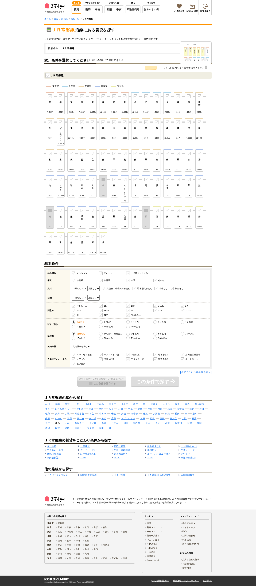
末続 (104, 418)
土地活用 (151, 552)
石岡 (120, 409)
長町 (101, 428)
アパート (108, 273)
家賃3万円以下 (188, 457)
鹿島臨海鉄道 (188, 475)
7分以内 (189, 322)
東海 (57, 413)
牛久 (47, 409)
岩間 (140, 409)
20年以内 (108, 338)
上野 (77, 404)
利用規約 (186, 540)
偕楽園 (180, 409)
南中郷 (134, 413)
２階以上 (135, 354)
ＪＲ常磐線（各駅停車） (160, 475)
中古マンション (154, 531)
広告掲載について (190, 544)
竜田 (152, 418)
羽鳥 (130, 409)
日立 (91, 413)
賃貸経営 (151, 556)
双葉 (194, 418)
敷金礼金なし (154, 446)
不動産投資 (152, 548)
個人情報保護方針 (160, 580)
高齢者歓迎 (53, 457)
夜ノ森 (173, 418)
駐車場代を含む (144, 288)
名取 (67, 428)
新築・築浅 (119, 446)
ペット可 (51, 446)
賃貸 (76, 9)
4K (78, 315)
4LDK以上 (136, 315)
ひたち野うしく (63, 409)
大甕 (67, 413)
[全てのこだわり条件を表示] (196, 372)
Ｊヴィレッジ (128, 418)
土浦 (91, 409)
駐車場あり (163, 354)
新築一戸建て (153, 535)
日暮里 (88, 404)
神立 (101, 409)
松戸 (135, 404)
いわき (58, 418)
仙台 (111, 428)
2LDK (106, 310)
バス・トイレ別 (111, 354)
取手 (177, 404)
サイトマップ (188, 527)
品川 (47, 404)
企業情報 (207, 580)
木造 (133, 280)
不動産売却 (133, 9)
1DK (133, 306)
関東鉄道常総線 (88, 475)
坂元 (157, 423)
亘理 (189, 423)
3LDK (188, 310)
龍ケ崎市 (199, 404)
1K (105, 306)
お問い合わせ (188, 535)
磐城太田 (79, 423)
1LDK (161, 306)
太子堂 (90, 428)
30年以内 (162, 338)
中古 (97, 9)
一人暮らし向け (189, 446)
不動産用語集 (188, 564)
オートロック (191, 359)
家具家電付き (121, 453)
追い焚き (81, 363)
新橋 (57, 404)
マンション (82, 273)
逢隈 (199, 423)
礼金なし (163, 288)
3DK (160, 310)
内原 (160, 409)
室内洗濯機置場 (192, 354)
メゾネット (186, 453)
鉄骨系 (107, 280)
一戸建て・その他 (139, 273)
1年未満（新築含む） (114, 334)
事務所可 (152, 450)
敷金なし (179, 288)
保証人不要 (109, 359)
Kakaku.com (59, 582)
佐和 (47, 413)
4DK (106, 315)
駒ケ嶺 (136, 423)
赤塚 (170, 409)
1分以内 (107, 322)
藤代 (187, 404)
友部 (150, 409)
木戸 (142, 418)
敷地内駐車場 (54, 453)
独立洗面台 (163, 359)
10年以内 (189, 334)
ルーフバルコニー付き (158, 453)
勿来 (167, 413)
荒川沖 (80, 409)
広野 (113, 418)
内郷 (47, 418)
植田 (177, 413)
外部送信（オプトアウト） (186, 580)
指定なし (81, 322)
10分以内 (81, 326)
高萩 (123, 413)
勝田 (201, 409)
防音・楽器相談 (122, 450)
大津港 (156, 413)
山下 (167, 423)
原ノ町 (92, 423)
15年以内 (81, 338)
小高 (67, 423)
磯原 (145, 413)
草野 (69, 418)
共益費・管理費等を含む (118, 288)
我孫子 (154, 404)
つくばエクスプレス (57, 475)
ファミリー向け (88, 450)
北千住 (124, 404)
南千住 (112, 404)
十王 (113, 413)
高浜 (110, 409)
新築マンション (154, 527)
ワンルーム (82, 306)
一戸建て (85, 446)
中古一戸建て (153, 540)
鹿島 (104, 423)
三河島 (100, 404)
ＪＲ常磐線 (57, 75)
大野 (184, 418)
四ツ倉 (80, 418)
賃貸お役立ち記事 (190, 559)
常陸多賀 (79, 413)
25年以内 (135, 338)
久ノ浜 (92, 418)
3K (132, 310)
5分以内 (162, 322)
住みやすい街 (151, 9)
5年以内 (162, 334)
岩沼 (47, 428)
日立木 (114, 423)
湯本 (194, 413)
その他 (161, 280)
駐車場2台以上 (88, 453)
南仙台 (78, 428)
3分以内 (135, 322)
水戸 (191, 409)
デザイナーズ (137, 359)
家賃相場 (186, 568)
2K (186, 306)
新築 (88, 9)
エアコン (81, 359)
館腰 (57, 428)
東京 (67, 404)
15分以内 (108, 326)
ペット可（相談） (85, 354)
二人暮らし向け (55, 450)
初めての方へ (188, 523)
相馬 (125, 423)
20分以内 (135, 326)
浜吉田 (178, 423)
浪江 (47, 423)
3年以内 (135, 334)
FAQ (184, 531)
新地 (147, 423)
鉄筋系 (80, 280)
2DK (79, 310)
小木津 (102, 413)
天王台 (166, 404)
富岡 (162, 418)
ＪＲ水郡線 (119, 475)
